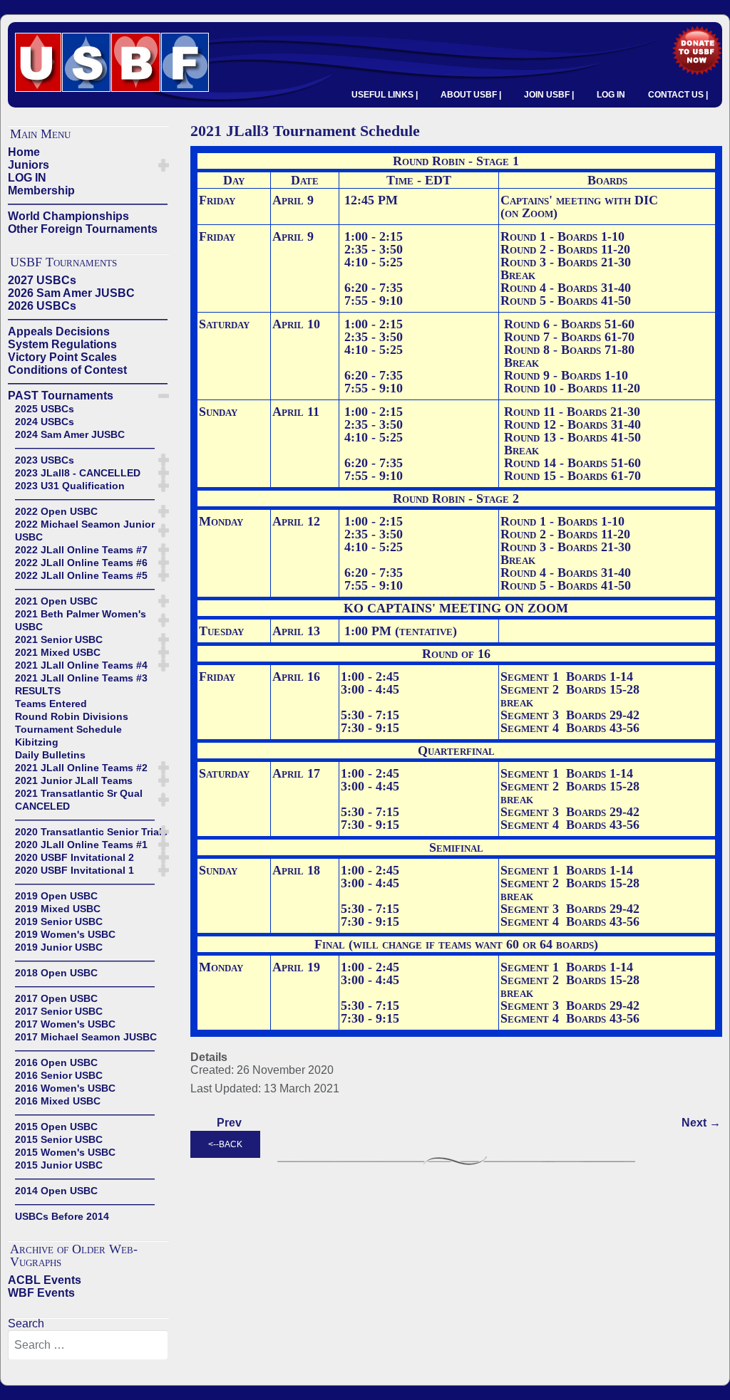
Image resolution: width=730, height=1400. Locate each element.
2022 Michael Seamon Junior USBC (85, 530)
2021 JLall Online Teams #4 (81, 665)
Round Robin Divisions (71, 716)
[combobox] (88, 1345)
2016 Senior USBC (59, 1075)
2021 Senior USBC (59, 639)
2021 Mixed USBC (58, 652)
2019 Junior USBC (59, 947)
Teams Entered (51, 703)
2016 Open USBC (56, 1062)
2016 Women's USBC (65, 1088)
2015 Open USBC (56, 1126)
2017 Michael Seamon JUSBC (86, 1037)
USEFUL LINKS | (384, 95)
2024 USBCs (44, 421)
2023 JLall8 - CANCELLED (77, 473)
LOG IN (611, 95)
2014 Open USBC (56, 1190)
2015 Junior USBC (59, 1165)
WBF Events (41, 1293)
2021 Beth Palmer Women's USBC (80, 620)
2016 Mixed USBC (58, 1101)
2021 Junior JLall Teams (74, 780)
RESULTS (38, 690)
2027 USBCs (42, 280)
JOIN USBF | (549, 95)
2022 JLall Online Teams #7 (81, 549)
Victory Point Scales (62, 357)
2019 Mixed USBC (58, 908)
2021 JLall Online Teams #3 (81, 678)
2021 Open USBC (56, 601)
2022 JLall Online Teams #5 (81, 575)
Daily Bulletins (50, 755)
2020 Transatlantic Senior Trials (91, 831)
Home (24, 152)
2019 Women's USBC (65, 934)
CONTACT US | (678, 95)
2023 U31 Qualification (70, 485)
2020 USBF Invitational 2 (74, 857)
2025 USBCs (44, 408)
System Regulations (62, 344)
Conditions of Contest (67, 370)
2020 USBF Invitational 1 (74, 870)
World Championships (68, 216)
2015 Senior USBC (59, 1139)
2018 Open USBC (56, 972)
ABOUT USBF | (471, 95)
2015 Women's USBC (65, 1152)
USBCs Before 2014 (62, 1216)
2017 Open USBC (56, 998)
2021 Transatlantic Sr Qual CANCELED (79, 800)
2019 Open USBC (56, 896)
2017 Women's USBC (65, 1024)
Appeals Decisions (59, 331)
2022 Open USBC (56, 511)
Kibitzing (36, 742)
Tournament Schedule (68, 729)
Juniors (28, 165)
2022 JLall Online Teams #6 (81, 562)
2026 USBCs (42, 306)
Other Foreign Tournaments (83, 229)
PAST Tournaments (60, 396)
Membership (41, 190)
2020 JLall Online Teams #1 (81, 844)
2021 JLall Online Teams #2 (81, 767)
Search (26, 1323)
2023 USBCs (44, 460)
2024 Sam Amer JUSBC (70, 434)
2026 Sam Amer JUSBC (71, 293)
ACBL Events (44, 1280)
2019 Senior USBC (59, 921)
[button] (163, 165)
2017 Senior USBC (59, 1011)
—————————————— (88, 203)
